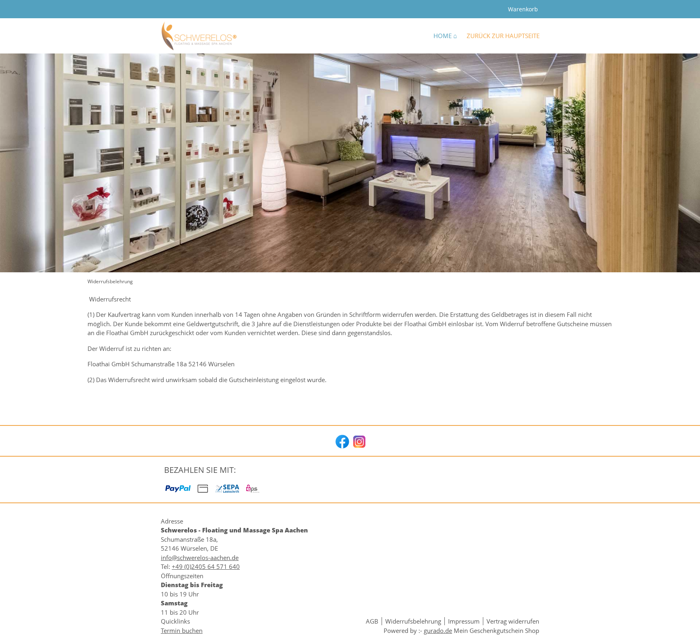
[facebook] (341, 441)
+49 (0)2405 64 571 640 (206, 566)
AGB (372, 621)
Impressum (464, 621)
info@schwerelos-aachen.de (200, 558)
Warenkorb (523, 9)
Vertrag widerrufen (513, 621)
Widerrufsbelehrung (413, 621)
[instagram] (358, 441)
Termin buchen (182, 630)
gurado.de (438, 630)
